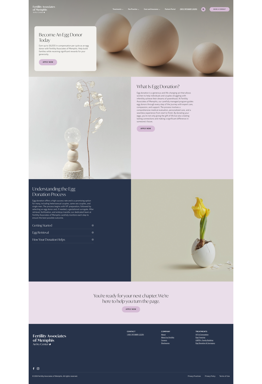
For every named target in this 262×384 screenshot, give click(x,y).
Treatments (117, 9)
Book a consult (219, 9)
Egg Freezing (200, 337)
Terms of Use (224, 376)
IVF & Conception (202, 335)
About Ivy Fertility (167, 337)
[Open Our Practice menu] (138, 9)
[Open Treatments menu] (122, 9)
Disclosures (165, 343)
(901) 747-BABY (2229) (188, 9)
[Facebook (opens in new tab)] (33, 368)
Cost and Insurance (151, 9)
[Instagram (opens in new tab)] (38, 368)
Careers (164, 340)
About (163, 335)
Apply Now (48, 62)
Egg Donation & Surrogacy (205, 343)
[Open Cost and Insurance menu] (159, 9)
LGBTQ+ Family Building (204, 340)
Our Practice (132, 9)
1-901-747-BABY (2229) (135, 335)
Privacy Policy (210, 376)
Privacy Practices (194, 376)
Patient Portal (170, 9)
